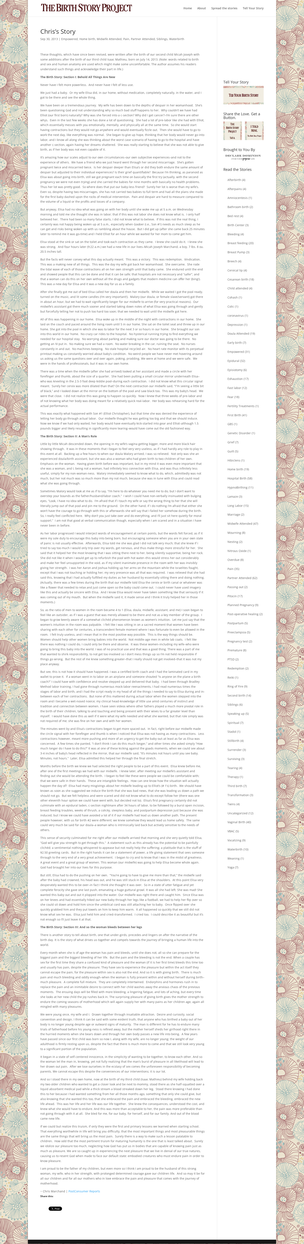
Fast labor (234, 388)
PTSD (231, 659)
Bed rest (233, 216)
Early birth (234, 343)
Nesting (232, 542)
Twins (231, 804)
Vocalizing (234, 840)
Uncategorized (237, 813)
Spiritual (233, 723)
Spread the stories (224, 8)
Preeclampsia (236, 632)
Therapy (233, 777)
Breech (232, 261)
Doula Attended (238, 333)
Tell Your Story (253, 8)
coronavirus (235, 316)
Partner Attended (143, 39)
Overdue (233, 560)
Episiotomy (235, 370)
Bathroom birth (238, 207)
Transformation (238, 795)
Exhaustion (235, 379)
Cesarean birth (237, 279)
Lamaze (232, 496)
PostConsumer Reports (84, 1191)
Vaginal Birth (236, 822)
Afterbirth (234, 180)
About (201, 8)
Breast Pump (236, 252)
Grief (230, 442)
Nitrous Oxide (237, 551)
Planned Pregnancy (240, 605)
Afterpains (234, 189)
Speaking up (236, 714)
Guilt (230, 451)
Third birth (235, 786)
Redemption (235, 668)
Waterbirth (176, 39)
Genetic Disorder (239, 433)
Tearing (232, 768)
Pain (126, 39)
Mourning (234, 533)
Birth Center (235, 225)
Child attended (237, 288)
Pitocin (232, 596)
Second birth (236, 695)
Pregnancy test (237, 641)
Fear (230, 397)
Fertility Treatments (241, 406)
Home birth (87, 39)
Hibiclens (233, 460)
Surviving (233, 759)
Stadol (231, 732)
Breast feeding (237, 243)
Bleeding (233, 234)
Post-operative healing (243, 614)
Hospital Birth (237, 478)
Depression (235, 325)
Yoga (230, 867)
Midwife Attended (109, 39)
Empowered (69, 39)
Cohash (232, 297)
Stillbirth (233, 741)
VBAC (231, 831)
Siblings (162, 39)
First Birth (234, 415)
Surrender (234, 750)
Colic (230, 306)
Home (187, 8)
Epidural (233, 361)
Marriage (233, 514)
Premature (234, 650)
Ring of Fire (235, 686)
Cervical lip (235, 270)
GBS (230, 424)
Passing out (235, 587)
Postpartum (235, 623)
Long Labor (235, 506)
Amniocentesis (237, 198)
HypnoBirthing (237, 487)
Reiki (230, 677)
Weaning (233, 858)
